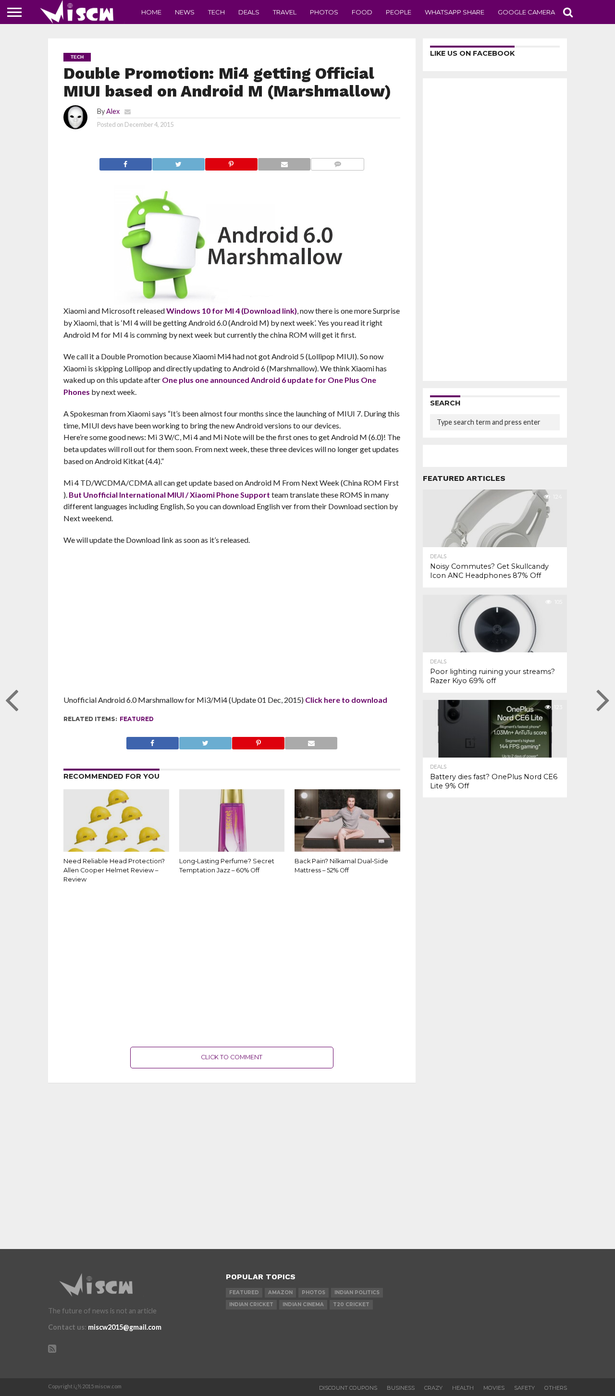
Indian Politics (357, 1292)
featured (137, 718)
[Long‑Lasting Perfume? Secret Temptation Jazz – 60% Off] (232, 849)
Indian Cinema (303, 1304)
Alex (113, 111)
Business (401, 1387)
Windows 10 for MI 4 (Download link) (231, 310)
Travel (284, 12)
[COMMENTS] (337, 161)
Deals (248, 12)
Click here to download (346, 699)
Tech (216, 12)
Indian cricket (251, 1304)
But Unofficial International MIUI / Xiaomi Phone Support (169, 494)
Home (151, 12)
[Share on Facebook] (125, 161)
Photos (324, 12)
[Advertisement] (231, 623)
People (398, 12)
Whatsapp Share (454, 12)
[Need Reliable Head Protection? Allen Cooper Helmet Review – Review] (116, 849)
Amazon (280, 1292)
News (185, 12)
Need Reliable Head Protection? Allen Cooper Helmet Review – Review (114, 869)
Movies (493, 1387)
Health (463, 1387)
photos (313, 1292)
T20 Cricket (351, 1304)
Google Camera (526, 12)
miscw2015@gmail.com (124, 1327)
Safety (524, 1387)
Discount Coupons (348, 1387)
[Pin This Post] (231, 161)
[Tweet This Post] (178, 161)
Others (555, 1387)
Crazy (433, 1387)
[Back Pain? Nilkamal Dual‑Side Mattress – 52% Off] (347, 849)
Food (362, 12)
